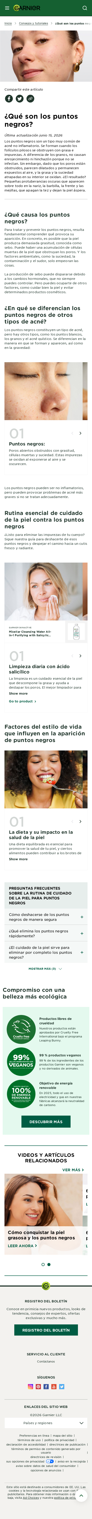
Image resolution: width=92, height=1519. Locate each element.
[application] (46, 1422)
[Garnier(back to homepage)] (25, 8)
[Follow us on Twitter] (62, 1387)
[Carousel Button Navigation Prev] (72, 433)
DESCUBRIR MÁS (45, 1121)
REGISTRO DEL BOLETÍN (46, 1330)
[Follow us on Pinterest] (38, 1387)
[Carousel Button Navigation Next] (80, 433)
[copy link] (30, 98)
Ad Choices (31, 1497)
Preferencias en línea (34, 1435)
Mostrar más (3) (43, 968)
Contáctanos (46, 1361)
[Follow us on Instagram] (30, 1387)
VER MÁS (72, 1169)
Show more (18, 693)
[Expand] (46, 917)
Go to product (21, 701)
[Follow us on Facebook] (46, 1387)
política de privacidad (69, 1497)
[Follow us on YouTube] (54, 1387)
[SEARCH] (85, 8)
